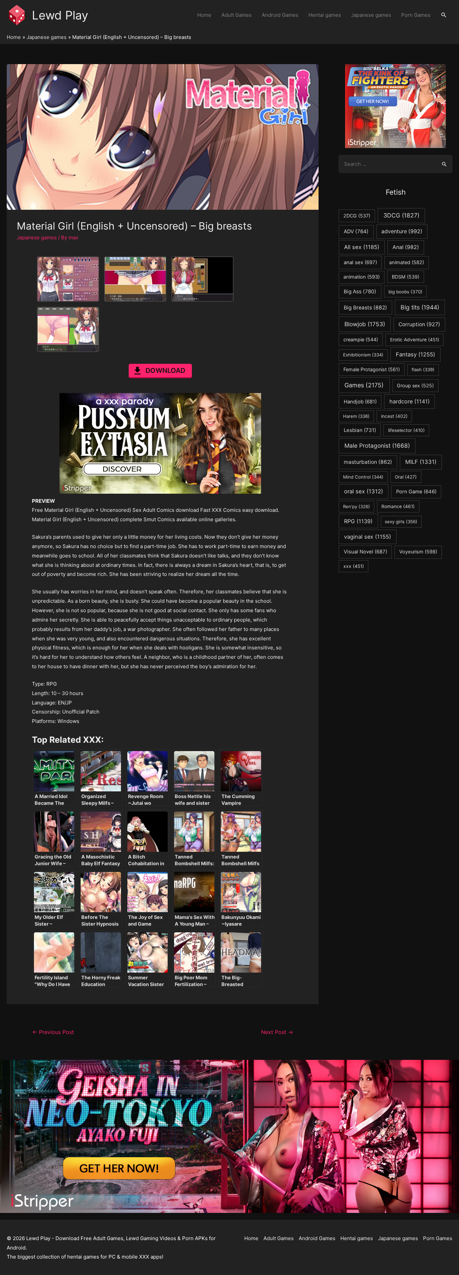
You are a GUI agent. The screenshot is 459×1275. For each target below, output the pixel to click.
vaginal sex (367, 536)
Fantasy (415, 354)
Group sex (415, 385)
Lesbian (360, 430)
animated (406, 262)
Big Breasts (365, 307)
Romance (398, 506)
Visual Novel (365, 551)
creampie (360, 339)
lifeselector (406, 430)
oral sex (363, 491)
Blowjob (364, 324)
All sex (361, 247)
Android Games (280, 15)
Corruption (419, 324)
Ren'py (356, 506)
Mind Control (363, 477)
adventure (401, 231)
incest (394, 416)
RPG (358, 521)
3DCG (401, 215)
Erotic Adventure (414, 339)
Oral (406, 477)
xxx (353, 566)
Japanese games (371, 15)
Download (165, 370)
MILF (420, 461)
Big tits (420, 307)
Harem (356, 416)
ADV (356, 231)
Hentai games (324, 15)
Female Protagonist (371, 369)
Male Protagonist (377, 445)
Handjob (360, 402)
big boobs (405, 291)
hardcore (409, 401)
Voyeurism (418, 552)
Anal (405, 247)
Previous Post (53, 1032)
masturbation (368, 462)
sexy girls (401, 521)
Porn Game (416, 492)
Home (204, 15)
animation (361, 277)
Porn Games (415, 15)
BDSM (405, 277)
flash (423, 369)
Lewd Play (60, 15)
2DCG (356, 215)
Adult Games (236, 15)
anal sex (360, 262)
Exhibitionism (363, 354)
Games (364, 385)
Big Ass (360, 291)
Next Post (277, 1032)
